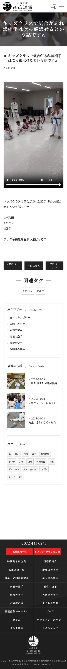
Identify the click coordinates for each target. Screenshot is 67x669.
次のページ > (54, 265)
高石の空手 (16, 336)
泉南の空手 (16, 330)
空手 (34, 453)
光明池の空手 (17, 349)
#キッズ (28, 291)
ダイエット (14, 469)
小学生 (44, 469)
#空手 (40, 291)
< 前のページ (13, 265)
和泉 (26, 453)
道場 (30, 461)
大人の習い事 (30, 469)
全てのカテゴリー (20, 317)
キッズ (12, 477)
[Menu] (61, 6)
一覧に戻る (33, 265)
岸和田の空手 (17, 324)
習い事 (12, 461)
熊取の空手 (16, 343)
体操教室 (40, 461)
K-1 (20, 477)
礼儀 (51, 461)
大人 (17, 453)
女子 (21, 461)
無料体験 (45, 453)
